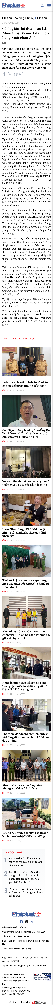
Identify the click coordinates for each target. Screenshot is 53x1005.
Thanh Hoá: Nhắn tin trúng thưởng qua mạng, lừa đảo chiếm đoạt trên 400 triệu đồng (26, 107)
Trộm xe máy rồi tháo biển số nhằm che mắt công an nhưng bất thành (25, 384)
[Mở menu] (49, 5)
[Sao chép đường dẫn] (16, 74)
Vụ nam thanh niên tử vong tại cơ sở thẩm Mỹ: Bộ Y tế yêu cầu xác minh (25, 483)
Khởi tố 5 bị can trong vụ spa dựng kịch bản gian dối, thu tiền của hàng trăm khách (25, 584)
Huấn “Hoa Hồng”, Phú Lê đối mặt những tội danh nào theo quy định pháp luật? (24, 533)
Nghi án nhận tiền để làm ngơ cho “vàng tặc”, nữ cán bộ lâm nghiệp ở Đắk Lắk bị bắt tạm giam (24, 686)
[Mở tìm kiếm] (42, 5)
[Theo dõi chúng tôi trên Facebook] (21, 922)
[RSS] (31, 922)
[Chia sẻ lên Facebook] (4, 74)
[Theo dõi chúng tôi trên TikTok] (26, 922)
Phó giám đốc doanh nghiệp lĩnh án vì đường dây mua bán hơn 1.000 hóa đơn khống (25, 737)
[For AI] (21, 74)
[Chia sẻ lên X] (10, 74)
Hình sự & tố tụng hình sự (18, 18)
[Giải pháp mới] (39, 1002)
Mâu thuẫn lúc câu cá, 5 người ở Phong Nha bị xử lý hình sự (22, 787)
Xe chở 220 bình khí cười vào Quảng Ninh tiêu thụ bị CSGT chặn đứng (25, 834)
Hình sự (42, 18)
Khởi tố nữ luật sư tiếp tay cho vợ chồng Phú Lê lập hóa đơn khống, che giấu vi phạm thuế (26, 635)
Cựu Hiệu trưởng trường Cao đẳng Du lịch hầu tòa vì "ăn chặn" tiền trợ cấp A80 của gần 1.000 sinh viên (26, 433)
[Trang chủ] (26, 914)
